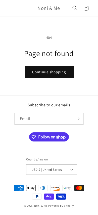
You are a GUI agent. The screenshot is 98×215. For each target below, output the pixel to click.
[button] (10, 8)
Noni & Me (40, 205)
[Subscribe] (77, 119)
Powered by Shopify (61, 205)
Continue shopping (49, 71)
